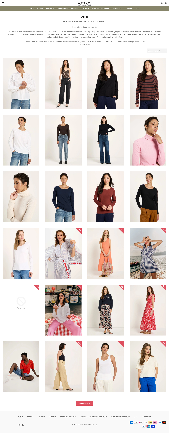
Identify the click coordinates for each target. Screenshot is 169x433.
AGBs (136, 417)
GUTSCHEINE (118, 9)
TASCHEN (74, 9)
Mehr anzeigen (84, 403)
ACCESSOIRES (62, 9)
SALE (137, 9)
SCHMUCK (85, 9)
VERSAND (53, 417)
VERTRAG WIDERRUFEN (68, 417)
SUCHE (20, 417)
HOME (32, 9)
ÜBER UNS (30, 417)
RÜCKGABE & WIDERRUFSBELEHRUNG (94, 417)
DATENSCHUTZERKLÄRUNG (120, 417)
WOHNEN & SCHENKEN (100, 9)
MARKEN (129, 9)
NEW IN (40, 9)
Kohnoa (80, 425)
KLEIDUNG (50, 9)
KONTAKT (42, 417)
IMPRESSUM (146, 417)
